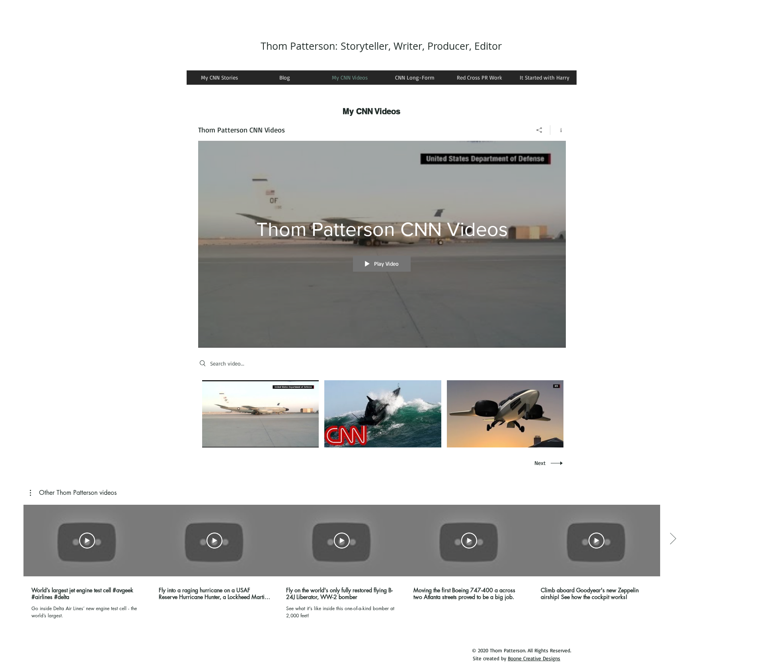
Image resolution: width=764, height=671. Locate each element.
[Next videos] (673, 539)
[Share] (539, 130)
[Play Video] (260, 414)
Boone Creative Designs (534, 658)
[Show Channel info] (558, 130)
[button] (73, 492)
